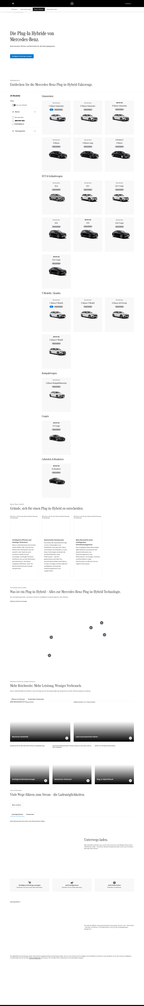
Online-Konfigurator (35, 958)
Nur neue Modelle (21, 105)
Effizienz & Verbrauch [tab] (18, 699)
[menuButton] (13, 3)
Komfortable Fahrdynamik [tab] (36, 699)
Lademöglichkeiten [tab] (17, 814)
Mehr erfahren (16, 805)
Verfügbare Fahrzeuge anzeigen (22, 56)
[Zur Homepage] (72, 3)
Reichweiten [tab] (30, 814)
